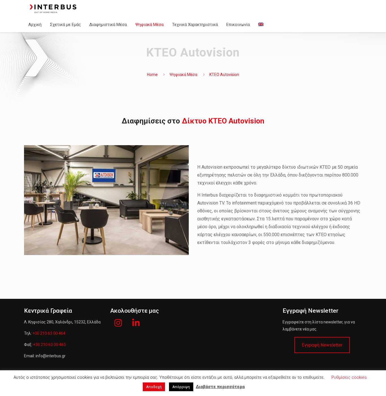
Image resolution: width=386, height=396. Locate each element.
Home (152, 74)
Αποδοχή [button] (154, 387)
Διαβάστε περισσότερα (220, 386)
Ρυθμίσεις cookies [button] (349, 377)
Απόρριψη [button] (181, 387)
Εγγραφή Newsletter (322, 345)
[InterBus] (53, 8)
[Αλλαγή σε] (261, 24)
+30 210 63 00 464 (48, 333)
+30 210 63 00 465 (49, 344)
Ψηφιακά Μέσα (183, 74)
